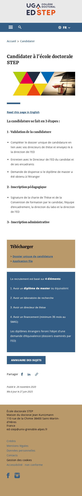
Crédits (11, 441)
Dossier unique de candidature (33, 256)
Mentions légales (17, 446)
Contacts (12, 455)
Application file (23, 261)
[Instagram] (17, 477)
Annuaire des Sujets (26, 360)
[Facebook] (8, 477)
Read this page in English (23, 112)
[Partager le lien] (36, 374)
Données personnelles (21, 450)
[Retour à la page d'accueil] (41, 9)
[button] (19, 27)
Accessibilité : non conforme (25, 465)
